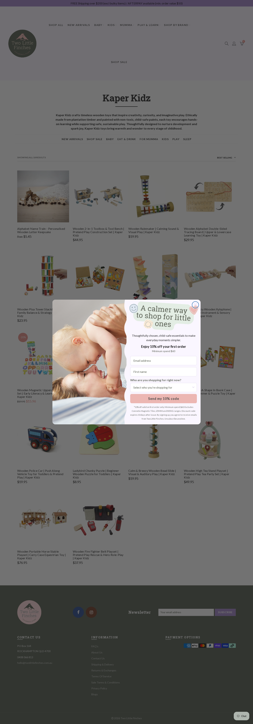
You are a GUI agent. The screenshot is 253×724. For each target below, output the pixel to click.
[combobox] (162, 387)
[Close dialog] (195, 304)
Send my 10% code (163, 399)
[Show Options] (193, 387)
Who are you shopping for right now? (155, 380)
